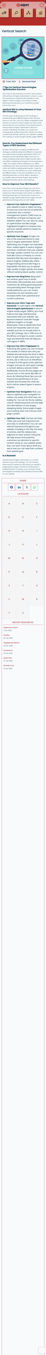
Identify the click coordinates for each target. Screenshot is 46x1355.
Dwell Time (8, 658)
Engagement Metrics (12, 643)
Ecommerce (8, 650)
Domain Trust (9, 666)
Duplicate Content (11, 627)
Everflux (7, 635)
